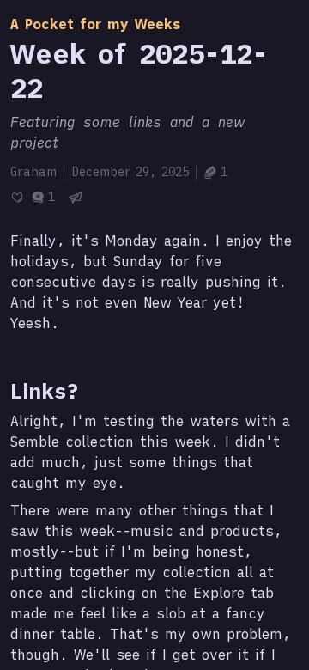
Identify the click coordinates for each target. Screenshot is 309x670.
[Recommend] (17, 197)
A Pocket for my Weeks (95, 24)
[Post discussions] (43, 197)
